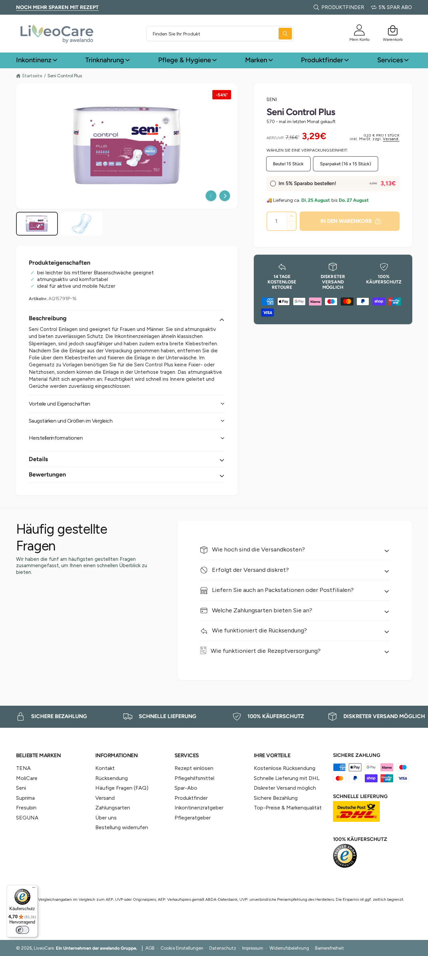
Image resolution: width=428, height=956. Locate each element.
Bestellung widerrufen (121, 827)
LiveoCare (44, 948)
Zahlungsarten (112, 807)
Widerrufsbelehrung (289, 948)
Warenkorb (393, 39)
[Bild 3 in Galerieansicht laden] (82, 224)
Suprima (25, 798)
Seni (272, 99)
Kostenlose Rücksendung (284, 768)
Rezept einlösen (194, 768)
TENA (23, 768)
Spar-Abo (186, 788)
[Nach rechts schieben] (224, 195)
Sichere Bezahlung (276, 798)
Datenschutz (222, 948)
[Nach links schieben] (211, 195)
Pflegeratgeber (193, 817)
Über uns (106, 817)
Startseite (32, 75)
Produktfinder (322, 60)
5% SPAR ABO (395, 7)
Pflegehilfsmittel (194, 778)
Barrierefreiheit (329, 948)
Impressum (252, 948)
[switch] (22, 930)
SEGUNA (27, 817)
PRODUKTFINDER (342, 7)
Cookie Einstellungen (181, 948)
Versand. (391, 139)
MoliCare (26, 778)
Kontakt (105, 768)
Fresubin (26, 807)
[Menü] (34, 889)
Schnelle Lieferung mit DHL (287, 778)
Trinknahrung (104, 60)
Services (390, 60)
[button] (393, 30)
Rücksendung (111, 778)
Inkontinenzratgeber (199, 807)
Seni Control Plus (64, 75)
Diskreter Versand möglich (285, 788)
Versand (105, 798)
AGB (149, 948)
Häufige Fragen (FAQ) (121, 788)
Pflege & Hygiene (184, 60)
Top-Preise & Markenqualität (288, 807)
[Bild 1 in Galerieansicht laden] (37, 224)
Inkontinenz (33, 60)
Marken (256, 60)
